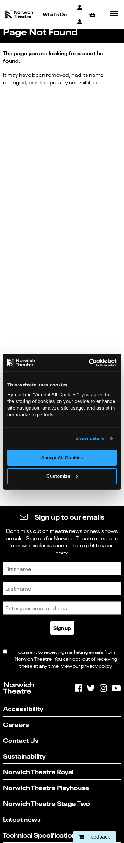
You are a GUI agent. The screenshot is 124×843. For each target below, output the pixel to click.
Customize (58, 476)
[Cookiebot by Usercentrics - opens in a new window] (89, 363)
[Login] (80, 21)
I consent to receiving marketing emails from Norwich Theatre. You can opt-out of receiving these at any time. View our (66, 658)
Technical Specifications (41, 834)
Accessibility (23, 708)
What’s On (55, 14)
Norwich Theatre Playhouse (46, 787)
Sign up (62, 628)
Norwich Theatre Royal (38, 771)
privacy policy (96, 666)
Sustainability (24, 755)
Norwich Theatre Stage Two (46, 803)
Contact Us (20, 740)
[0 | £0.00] (93, 14)
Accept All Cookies (62, 457)
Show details (89, 438)
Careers (16, 724)
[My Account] (80, 7)
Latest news (22, 818)
